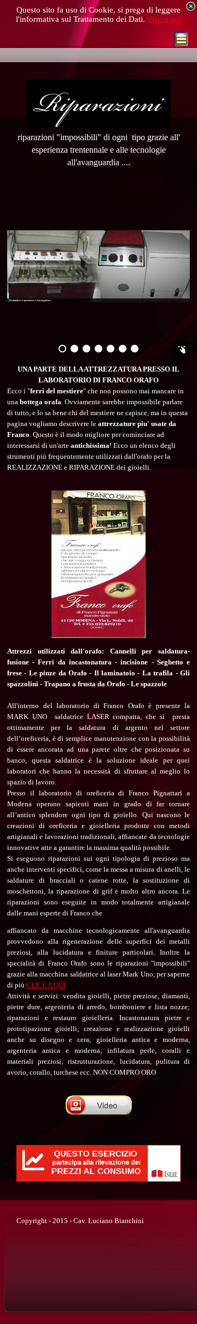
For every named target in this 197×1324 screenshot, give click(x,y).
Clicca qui (164, 19)
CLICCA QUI (46, 985)
